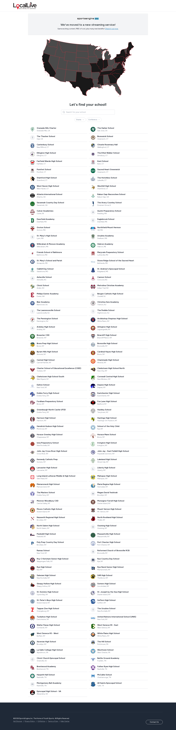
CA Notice (41, 721)
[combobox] (80, 120)
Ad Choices (17, 721)
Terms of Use (53, 721)
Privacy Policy (30, 721)
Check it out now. (111, 29)
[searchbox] (88, 112)
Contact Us (154, 722)
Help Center (64, 721)
